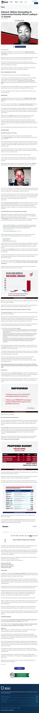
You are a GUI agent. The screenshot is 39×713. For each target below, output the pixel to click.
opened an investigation (20, 573)
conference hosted (8, 137)
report (5, 346)
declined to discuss (7, 312)
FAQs (2, 707)
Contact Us (18, 707)
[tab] (19, 697)
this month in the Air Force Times (11, 202)
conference (33, 163)
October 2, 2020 (18, 231)
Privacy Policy (6, 707)
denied (11, 115)
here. (13, 302)
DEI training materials (16, 372)
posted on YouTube (28, 655)
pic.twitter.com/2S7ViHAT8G (8, 229)
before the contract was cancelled (11, 439)
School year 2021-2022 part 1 (7, 564)
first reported (5, 427)
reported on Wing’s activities (26, 104)
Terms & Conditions (12, 707)
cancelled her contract (11, 431)
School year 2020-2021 (6, 563)
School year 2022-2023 (6, 567)
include (18, 328)
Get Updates (35, 1)
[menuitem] (11, 2)
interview (12, 249)
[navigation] (18, 2)
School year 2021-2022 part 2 (7, 566)
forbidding (5, 218)
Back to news (3, 664)
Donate (36, 3)
